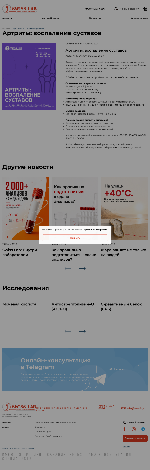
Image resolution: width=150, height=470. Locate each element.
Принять (75, 238)
